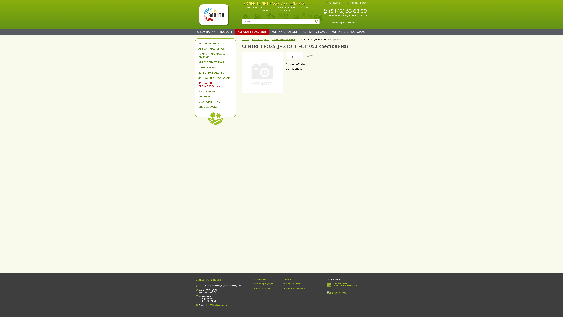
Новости (226, 31)
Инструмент (207, 91)
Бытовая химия (209, 43)
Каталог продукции (252, 31)
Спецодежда (207, 106)
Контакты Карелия (285, 31)
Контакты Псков (315, 31)
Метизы (204, 96)
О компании (206, 31)
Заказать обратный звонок (342, 22)
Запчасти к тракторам (214, 77)
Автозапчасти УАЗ (211, 62)
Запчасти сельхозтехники (210, 84)
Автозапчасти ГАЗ (211, 48)
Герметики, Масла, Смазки (211, 55)
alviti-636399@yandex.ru (216, 305)
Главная (245, 39)
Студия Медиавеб (348, 286)
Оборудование (209, 101)
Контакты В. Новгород (348, 31)
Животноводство (211, 72)
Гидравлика (207, 67)
